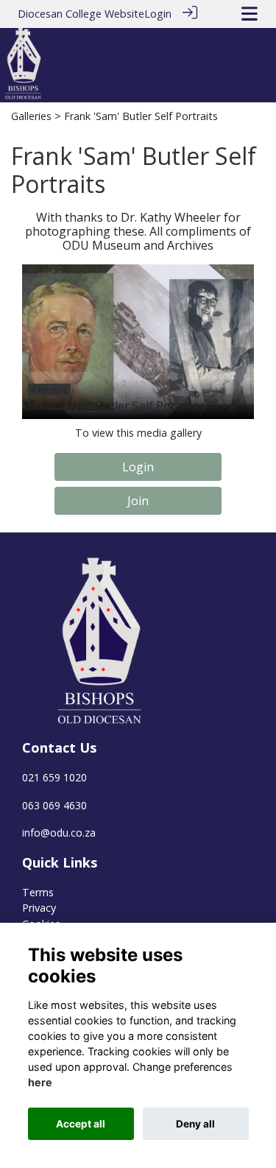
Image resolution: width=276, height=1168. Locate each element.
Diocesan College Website (81, 14)
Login (157, 14)
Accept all (80, 1124)
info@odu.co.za (59, 833)
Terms (38, 892)
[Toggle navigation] (249, 14)
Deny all (195, 1124)
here (40, 1082)
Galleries (31, 116)
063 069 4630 (54, 805)
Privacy (39, 908)
